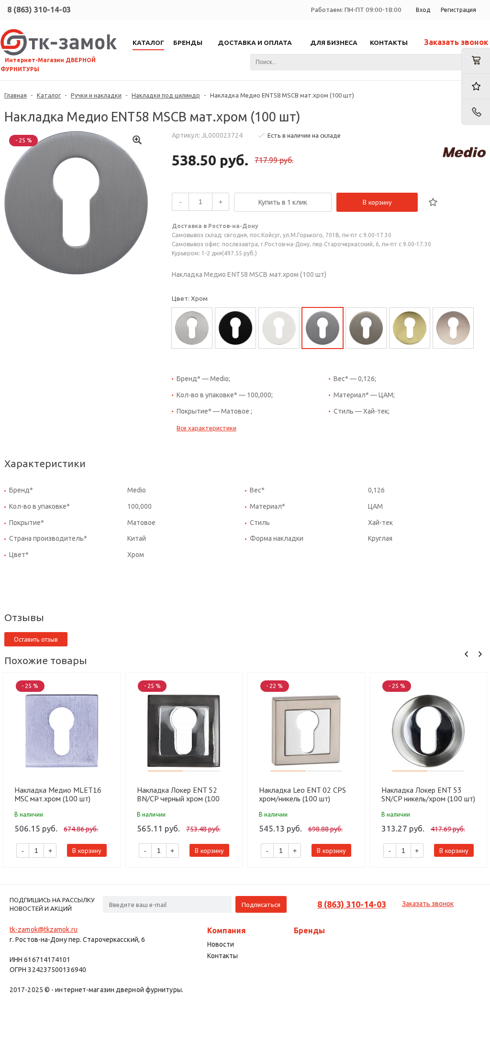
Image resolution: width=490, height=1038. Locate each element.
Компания (226, 930)
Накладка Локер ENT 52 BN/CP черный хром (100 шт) (178, 794)
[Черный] (235, 328)
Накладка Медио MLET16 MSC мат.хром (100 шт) (57, 794)
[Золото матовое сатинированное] (453, 328)
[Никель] (366, 328)
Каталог (49, 95)
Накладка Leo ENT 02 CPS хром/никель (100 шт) (302, 794)
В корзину (377, 202)
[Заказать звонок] (475, 112)
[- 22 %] (306, 731)
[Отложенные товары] (475, 86)
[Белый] (279, 328)
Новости (220, 944)
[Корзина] (475, 61)
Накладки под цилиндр (166, 95)
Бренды (309, 930)
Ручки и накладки (96, 95)
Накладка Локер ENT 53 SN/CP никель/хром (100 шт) (428, 794)
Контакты (222, 956)
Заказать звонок (456, 42)
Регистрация (458, 10)
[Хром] (192, 328)
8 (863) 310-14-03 (39, 9)
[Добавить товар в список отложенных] (433, 202)
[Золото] (410, 328)
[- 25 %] (61, 731)
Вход (423, 10)
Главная (15, 95)
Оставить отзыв (36, 639)
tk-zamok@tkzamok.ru (44, 929)
